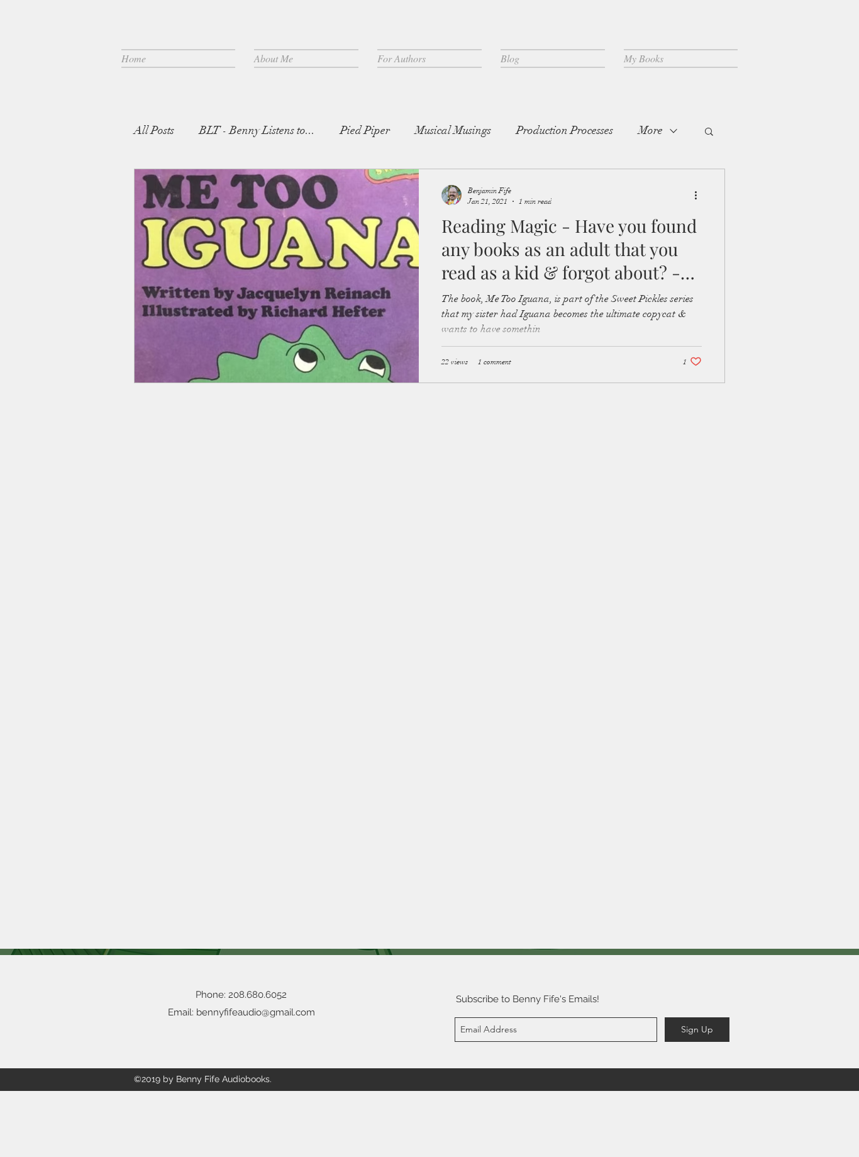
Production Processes (564, 130)
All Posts (154, 130)
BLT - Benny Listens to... (257, 130)
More (650, 130)
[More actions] (699, 195)
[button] (709, 132)
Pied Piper (365, 130)
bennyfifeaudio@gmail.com (255, 1012)
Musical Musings (453, 130)
